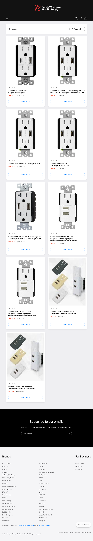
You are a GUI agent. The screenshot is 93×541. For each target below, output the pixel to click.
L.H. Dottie (42, 489)
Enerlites (5, 518)
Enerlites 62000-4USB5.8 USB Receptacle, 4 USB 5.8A (59, 164)
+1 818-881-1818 (44, 525)
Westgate (42, 520)
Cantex (4, 498)
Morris (41, 498)
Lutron (41, 492)
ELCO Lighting (6, 512)
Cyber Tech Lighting (8, 506)
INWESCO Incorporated (46, 472)
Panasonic (42, 501)
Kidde (41, 480)
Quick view (25, 101)
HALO (41, 466)
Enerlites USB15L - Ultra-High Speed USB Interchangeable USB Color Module (63, 312)
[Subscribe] (69, 433)
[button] (7, 18)
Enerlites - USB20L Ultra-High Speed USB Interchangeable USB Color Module (21, 387)
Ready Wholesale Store (26, 525)
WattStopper (43, 518)
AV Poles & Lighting (8, 475)
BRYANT (5, 492)
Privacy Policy (63, 532)
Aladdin (4, 469)
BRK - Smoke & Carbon (9, 486)
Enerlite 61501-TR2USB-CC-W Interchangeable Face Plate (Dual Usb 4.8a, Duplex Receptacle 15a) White (67, 92)
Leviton (41, 486)
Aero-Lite (5, 466)
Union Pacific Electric (46, 515)
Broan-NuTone (7, 489)
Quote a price (79, 463)
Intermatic (42, 469)
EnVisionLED (6, 520)
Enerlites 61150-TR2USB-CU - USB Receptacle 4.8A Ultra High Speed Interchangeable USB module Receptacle (63, 239)
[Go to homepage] (46, 8)
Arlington (5, 472)
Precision (42, 503)
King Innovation (44, 483)
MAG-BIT (42, 495)
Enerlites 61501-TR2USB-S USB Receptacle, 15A (24, 164)
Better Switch (6, 480)
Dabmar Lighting (7, 509)
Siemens (41, 506)
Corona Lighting (7, 503)
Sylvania (41, 512)
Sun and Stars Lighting (46, 509)
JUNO (41, 478)
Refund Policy (86, 532)
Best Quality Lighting (8, 478)
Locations (78, 469)
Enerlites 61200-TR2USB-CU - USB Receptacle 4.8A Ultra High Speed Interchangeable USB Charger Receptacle (22, 313)
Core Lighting (6, 501)
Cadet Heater (6, 495)
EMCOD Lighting (7, 515)
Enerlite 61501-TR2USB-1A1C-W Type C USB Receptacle (18, 92)
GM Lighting (43, 463)
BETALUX (5, 483)
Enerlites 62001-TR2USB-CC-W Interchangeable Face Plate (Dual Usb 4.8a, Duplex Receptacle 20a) (25, 238)
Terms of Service (75, 532)
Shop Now (78, 466)
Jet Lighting (42, 475)
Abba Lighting (6, 463)
